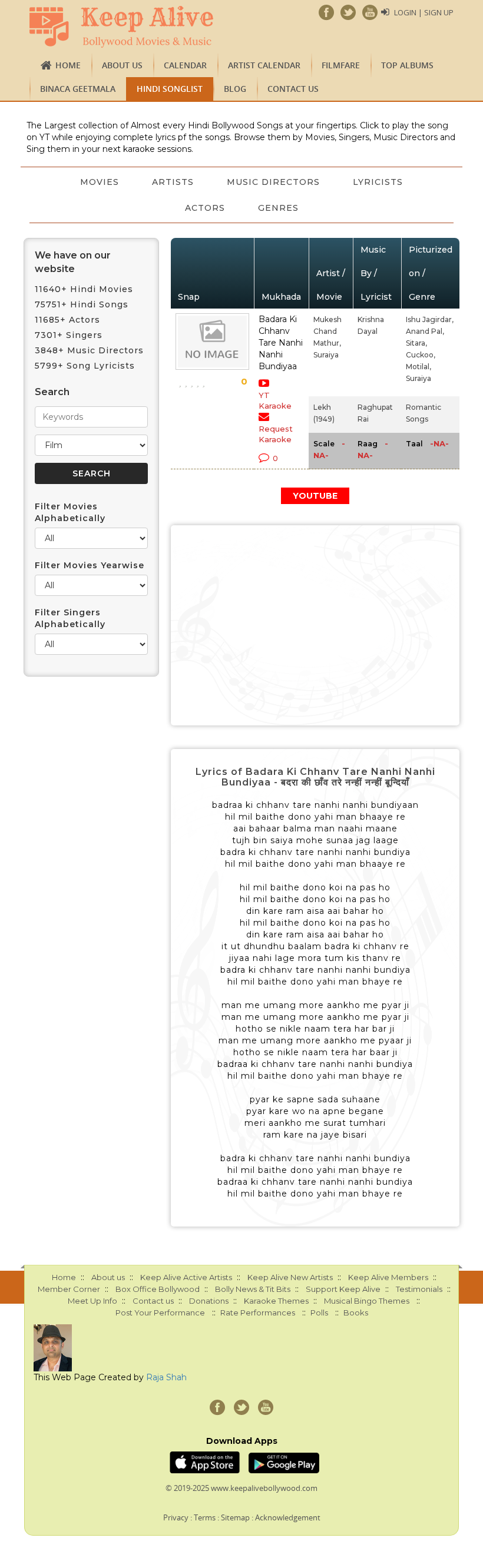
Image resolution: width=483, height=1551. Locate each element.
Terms (205, 1517)
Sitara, (416, 343)
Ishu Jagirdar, (430, 319)
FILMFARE (341, 65)
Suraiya (326, 354)
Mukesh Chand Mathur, (327, 331)
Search (52, 391)
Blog (235, 88)
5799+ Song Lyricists (85, 365)
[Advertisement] (315, 625)
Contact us (293, 88)
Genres (278, 208)
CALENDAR (185, 65)
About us (122, 65)
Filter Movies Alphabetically (70, 512)
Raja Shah (166, 1377)
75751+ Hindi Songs (81, 304)
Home (68, 65)
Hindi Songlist (170, 88)
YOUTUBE (315, 496)
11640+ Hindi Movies (84, 289)
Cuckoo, (420, 354)
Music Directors (273, 182)
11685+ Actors (67, 319)
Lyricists (378, 182)
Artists (173, 182)
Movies (99, 182)
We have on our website (73, 262)
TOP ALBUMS (407, 65)
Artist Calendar (264, 65)
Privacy (175, 1517)
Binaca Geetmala (77, 88)
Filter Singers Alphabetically (70, 618)
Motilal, (418, 366)
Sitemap (235, 1517)
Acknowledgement (287, 1517)
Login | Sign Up (424, 12)
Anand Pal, (425, 331)
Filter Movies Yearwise (89, 565)
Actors (205, 208)
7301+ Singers (68, 335)
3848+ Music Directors (89, 350)
